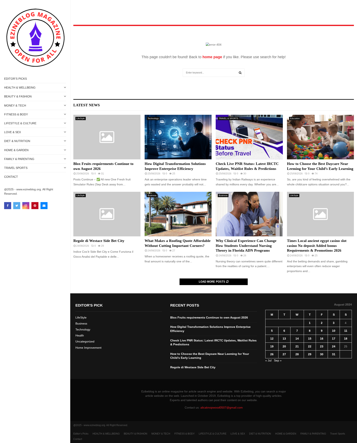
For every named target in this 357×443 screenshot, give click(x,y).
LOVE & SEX (12, 132)
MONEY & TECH (15, 105)
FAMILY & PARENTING (19, 159)
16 (321, 338)
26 (272, 354)
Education (295, 118)
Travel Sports (15, 167)
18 (345, 338)
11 (345, 330)
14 (297, 338)
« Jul (268, 360)
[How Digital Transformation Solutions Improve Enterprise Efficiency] (178, 137)
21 (297, 346)
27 (284, 354)
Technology (153, 118)
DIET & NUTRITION (17, 141)
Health (79, 335)
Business (152, 195)
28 (297, 354)
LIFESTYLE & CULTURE (20, 123)
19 (272, 346)
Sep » (278, 360)
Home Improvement (88, 347)
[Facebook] (7, 205)
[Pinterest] (34, 205)
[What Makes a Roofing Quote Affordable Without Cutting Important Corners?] (178, 214)
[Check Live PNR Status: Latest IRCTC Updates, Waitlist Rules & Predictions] (249, 137)
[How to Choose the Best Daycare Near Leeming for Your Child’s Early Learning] (320, 137)
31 (333, 354)
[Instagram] (25, 205)
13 (284, 338)
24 (333, 346)
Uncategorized (84, 341)
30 (321, 354)
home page (212, 57)
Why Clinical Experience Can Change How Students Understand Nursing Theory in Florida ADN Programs (246, 245)
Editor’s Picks (15, 78)
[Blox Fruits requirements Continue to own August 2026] (106, 137)
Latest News (86, 105)
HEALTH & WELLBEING (20, 87)
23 (321, 346)
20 (284, 346)
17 (333, 338)
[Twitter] (16, 205)
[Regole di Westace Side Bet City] (106, 214)
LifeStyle (80, 118)
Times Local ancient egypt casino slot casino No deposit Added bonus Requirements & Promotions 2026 (316, 245)
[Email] (44, 205)
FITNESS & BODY (16, 114)
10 (333, 330)
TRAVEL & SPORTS (228, 118)
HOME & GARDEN (16, 150)
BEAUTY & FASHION (18, 96)
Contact (11, 176)
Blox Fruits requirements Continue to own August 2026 (209, 317)
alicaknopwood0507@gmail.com (221, 407)
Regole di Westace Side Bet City (98, 241)
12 (272, 338)
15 (309, 338)
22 (309, 346)
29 (309, 354)
